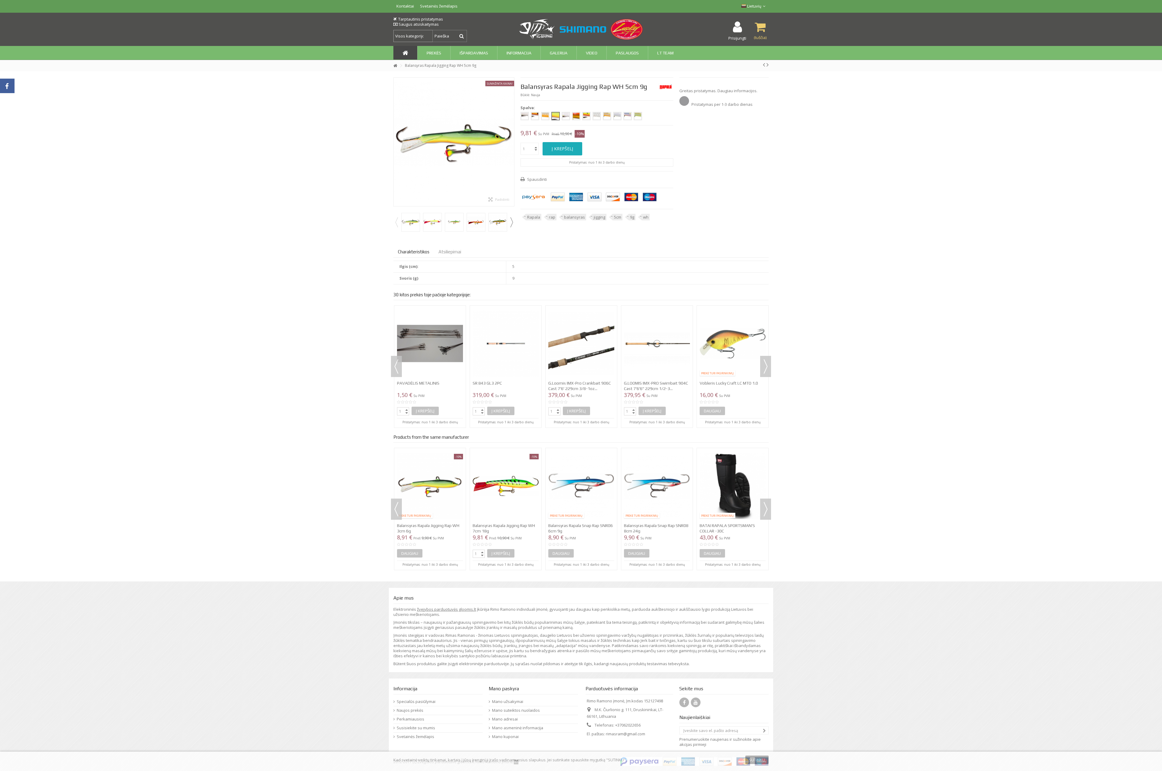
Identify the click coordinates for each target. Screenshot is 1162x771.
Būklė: (525, 95)
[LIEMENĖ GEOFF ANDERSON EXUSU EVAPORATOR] (657, 317)
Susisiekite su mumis (416, 727)
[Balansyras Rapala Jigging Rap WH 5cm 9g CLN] (432, 222)
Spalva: (528, 107)
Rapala (533, 217)
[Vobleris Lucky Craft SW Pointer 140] (581, 317)
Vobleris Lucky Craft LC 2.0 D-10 (426, 330)
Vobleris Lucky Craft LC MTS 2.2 (502, 330)
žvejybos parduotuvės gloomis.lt (446, 609)
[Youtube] (696, 702)
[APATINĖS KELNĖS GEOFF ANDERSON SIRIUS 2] (733, 317)
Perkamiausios (410, 719)
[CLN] (524, 116)
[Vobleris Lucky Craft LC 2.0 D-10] (430, 317)
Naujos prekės (410, 710)
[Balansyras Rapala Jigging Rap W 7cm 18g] (581, 486)
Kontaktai (405, 6)
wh (645, 217)
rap (552, 217)
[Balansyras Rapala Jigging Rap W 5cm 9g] (506, 486)
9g (632, 217)
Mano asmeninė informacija (517, 727)
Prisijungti (737, 37)
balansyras (574, 217)
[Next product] (767, 64)
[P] (535, 116)
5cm (617, 217)
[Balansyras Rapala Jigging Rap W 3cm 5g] (430, 486)
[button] (433, 53)
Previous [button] (396, 222)
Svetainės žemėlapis (439, 6)
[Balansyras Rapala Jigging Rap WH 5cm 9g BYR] (411, 222)
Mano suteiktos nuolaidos (516, 710)
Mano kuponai (505, 736)
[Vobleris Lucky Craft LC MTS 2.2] (506, 317)
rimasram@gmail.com (625, 734)
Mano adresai (505, 719)
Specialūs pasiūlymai (416, 701)
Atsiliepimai (449, 251)
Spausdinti (536, 179)
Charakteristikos (413, 251)
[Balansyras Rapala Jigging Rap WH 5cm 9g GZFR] (476, 222)
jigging (599, 217)
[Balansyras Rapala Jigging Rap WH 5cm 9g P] (498, 222)
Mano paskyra (504, 688)
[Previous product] (764, 64)
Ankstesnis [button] (396, 141)
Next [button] (511, 222)
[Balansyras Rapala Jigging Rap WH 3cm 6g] (733, 486)
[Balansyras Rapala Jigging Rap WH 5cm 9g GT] (454, 222)
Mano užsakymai (507, 701)
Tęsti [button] (511, 141)
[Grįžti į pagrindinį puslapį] (395, 66)
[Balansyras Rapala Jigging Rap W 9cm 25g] (657, 486)
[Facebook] (684, 702)
